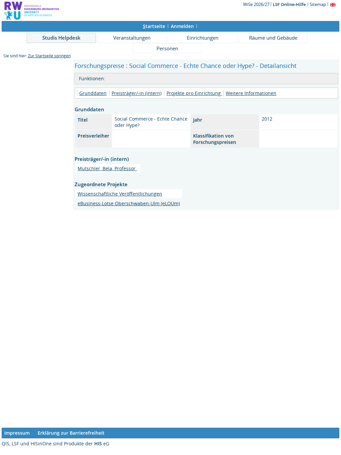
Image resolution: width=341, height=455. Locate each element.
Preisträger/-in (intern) (137, 93)
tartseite (154, 26)
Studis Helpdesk (61, 37)
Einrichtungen (202, 37)
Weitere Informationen (251, 93)
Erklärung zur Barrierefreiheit (71, 433)
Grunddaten (93, 93)
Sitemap (318, 4)
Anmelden (182, 26)
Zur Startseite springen (49, 55)
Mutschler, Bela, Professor (107, 168)
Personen (167, 48)
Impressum (17, 433)
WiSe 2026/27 (256, 4)
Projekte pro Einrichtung (194, 93)
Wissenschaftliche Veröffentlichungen (120, 194)
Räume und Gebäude (273, 37)
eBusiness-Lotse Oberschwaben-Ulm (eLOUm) (129, 203)
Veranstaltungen (132, 37)
